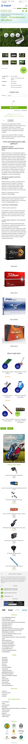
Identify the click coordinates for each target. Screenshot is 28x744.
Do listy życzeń (17, 110)
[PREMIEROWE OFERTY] (8, 672)
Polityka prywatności (6, 714)
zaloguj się (19, 8)
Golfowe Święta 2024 (6, 619)
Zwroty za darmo (5, 711)
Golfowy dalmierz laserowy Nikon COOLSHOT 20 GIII (14, 540)
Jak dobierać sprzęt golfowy (7, 643)
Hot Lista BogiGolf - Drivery (7, 646)
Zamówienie (4, 2)
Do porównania (24, 110)
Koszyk (12, 1)
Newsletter (4, 696)
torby (14, 580)
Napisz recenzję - (14, 116)
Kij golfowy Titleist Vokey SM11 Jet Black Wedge (14, 475)
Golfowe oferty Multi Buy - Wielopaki (9, 675)
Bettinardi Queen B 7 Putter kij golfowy (20, 372)
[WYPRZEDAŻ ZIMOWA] (7, 674)
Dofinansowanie (5, 716)
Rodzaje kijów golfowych (7, 624)
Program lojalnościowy (6, 640)
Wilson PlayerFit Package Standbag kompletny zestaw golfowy (14, 527)
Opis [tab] (3, 120)
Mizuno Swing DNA (6, 683)
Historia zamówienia (6, 692)
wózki (24, 579)
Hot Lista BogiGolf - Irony (7, 648)
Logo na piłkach (5, 682)
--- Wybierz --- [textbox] (9, 95)
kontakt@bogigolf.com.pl (8, 596)
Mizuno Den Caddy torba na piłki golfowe (20, 396)
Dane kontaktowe (5, 701)
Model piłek (4, 96)
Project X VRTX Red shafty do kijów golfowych (8, 420)
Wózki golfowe (5, 660)
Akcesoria (4, 664)
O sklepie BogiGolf (6, 651)
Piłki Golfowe (8, 14)
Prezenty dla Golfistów (6, 667)
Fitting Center (4, 10)
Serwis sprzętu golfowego (7, 685)
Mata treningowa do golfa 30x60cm (7, 372)
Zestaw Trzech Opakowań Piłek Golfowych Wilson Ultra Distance (20, 421)
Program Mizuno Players (7, 635)
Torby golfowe (5, 659)
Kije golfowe (4, 657)
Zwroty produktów (5, 705)
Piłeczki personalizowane (15, 14)
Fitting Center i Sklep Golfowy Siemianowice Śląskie (13, 628)
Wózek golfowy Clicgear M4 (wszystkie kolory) (14, 499)
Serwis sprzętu (5, 669)
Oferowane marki (5, 680)
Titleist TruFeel (14, 292)
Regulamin (4, 713)
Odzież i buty (4, 662)
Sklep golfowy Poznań (6, 625)
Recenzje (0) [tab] (11, 121)
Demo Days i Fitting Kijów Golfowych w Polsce (11, 633)
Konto (9, 1)
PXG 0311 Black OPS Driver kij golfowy (14, 553)
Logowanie (4, 691)
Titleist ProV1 (14, 266)
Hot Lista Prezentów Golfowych (8, 620)
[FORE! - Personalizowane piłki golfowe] (5, 55)
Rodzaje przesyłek (6, 710)
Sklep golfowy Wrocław (7, 627)
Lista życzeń (4, 694)
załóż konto (25, 8)
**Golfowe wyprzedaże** (7, 670)
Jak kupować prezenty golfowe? (8, 645)
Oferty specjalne (5, 678)
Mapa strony (4, 706)
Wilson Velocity (14, 346)
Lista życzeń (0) (4, 1)
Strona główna (3, 14)
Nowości (4, 677)
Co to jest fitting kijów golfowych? (8, 617)
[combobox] (17, 96)
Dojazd (3, 703)
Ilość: (14, 101)
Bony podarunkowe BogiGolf (8, 642)
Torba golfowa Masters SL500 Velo (8, 396)
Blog (10, 10)
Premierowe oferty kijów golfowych (9, 650)
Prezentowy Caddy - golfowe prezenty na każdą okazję (13, 622)
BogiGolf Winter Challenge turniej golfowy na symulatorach (14, 708)
